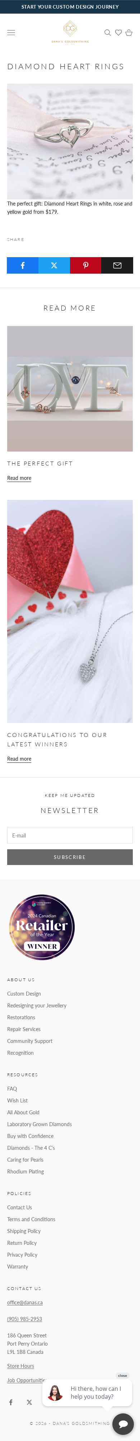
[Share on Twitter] (54, 265)
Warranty (17, 1266)
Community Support (29, 1041)
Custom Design (24, 994)
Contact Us (19, 1207)
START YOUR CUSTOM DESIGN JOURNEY (70, 7)
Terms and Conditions (31, 1219)
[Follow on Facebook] (10, 1402)
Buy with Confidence (30, 1136)
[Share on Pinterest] (86, 265)
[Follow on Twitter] (29, 1402)
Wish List (17, 1100)
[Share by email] (117, 265)
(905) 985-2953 (24, 1319)
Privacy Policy (22, 1255)
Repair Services (24, 1029)
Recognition (20, 1053)
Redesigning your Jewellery (36, 1005)
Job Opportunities (27, 1380)
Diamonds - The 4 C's (31, 1148)
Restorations (21, 1017)
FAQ (12, 1089)
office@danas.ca (25, 1302)
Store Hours (20, 1366)
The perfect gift (40, 463)
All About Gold (23, 1112)
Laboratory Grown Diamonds (39, 1124)
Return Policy (22, 1243)
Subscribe (70, 857)
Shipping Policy (24, 1231)
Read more (19, 478)
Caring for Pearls (25, 1160)
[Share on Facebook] (22, 265)
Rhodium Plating (25, 1171)
